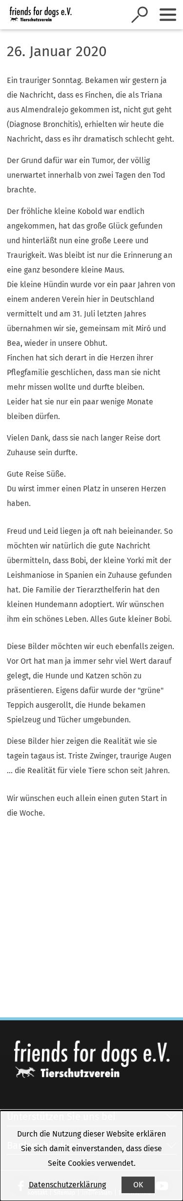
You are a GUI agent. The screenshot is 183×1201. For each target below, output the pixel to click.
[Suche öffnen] (139, 14)
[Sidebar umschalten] (168, 14)
